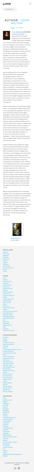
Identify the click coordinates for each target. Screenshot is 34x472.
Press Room (6, 259)
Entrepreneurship (8, 428)
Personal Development (9, 417)
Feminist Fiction (7, 376)
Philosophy (6, 403)
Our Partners (6, 266)
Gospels (5, 451)
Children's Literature (8, 295)
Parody (5, 372)
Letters (5, 452)
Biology (5, 440)
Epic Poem (6, 322)
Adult (4, 327)
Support (5, 262)
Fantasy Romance (8, 351)
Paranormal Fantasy (9, 308)
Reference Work (7, 400)
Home (13, 28)
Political (5, 456)
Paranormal (6, 360)
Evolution (5, 438)
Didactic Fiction (7, 388)
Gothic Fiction (7, 302)
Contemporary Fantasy (9, 353)
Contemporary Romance (10, 311)
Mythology (6, 323)
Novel (4, 278)
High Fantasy (6, 390)
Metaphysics (6, 444)
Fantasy (5, 280)
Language (6, 433)
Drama (5, 339)
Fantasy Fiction (7, 285)
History (5, 398)
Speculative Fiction (8, 363)
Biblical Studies (7, 435)
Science (5, 407)
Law (4, 449)
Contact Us (6, 254)
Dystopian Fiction (8, 313)
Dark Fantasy (6, 369)
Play (4, 320)
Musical (5, 384)
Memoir (5, 414)
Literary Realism (7, 386)
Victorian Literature (8, 358)
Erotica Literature (8, 377)
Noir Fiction (6, 306)
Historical (5, 424)
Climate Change (8, 447)
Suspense (5, 329)
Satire (4, 304)
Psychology (6, 412)
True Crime (6, 445)
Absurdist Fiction (7, 365)
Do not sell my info (8, 268)
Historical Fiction (7, 288)
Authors (5, 261)
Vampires (5, 337)
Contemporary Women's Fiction (12, 349)
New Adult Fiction (8, 362)
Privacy (5, 269)
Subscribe (6, 257)
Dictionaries (6, 431)
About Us (5, 252)
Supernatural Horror (8, 344)
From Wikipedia (17, 32)
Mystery (5, 290)
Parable (5, 341)
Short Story (6, 287)
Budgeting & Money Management (13, 454)
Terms (5, 271)
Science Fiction (7, 281)
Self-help (5, 405)
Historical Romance (8, 318)
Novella (5, 309)
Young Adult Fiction (8, 299)
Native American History (10, 437)
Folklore (5, 348)
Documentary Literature (10, 442)
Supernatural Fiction (9, 330)
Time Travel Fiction (8, 356)
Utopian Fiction (7, 379)
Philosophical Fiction (9, 316)
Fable (4, 355)
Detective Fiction (8, 315)
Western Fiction (7, 325)
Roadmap (6, 264)
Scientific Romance (8, 342)
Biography (6, 409)
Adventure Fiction (8, 292)
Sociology (5, 426)
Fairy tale (5, 346)
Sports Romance (8, 374)
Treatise (5, 416)
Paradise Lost (15, 238)
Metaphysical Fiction (9, 370)
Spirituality (6, 410)
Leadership (6, 423)
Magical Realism (7, 383)
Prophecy (5, 430)
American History (8, 419)
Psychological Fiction (9, 367)
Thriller (5, 297)
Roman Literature (8, 391)
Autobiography (7, 421)
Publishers (6, 255)
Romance (6, 283)
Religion (5, 402)
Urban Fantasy (7, 301)
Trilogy (5, 381)
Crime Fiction (7, 294)
